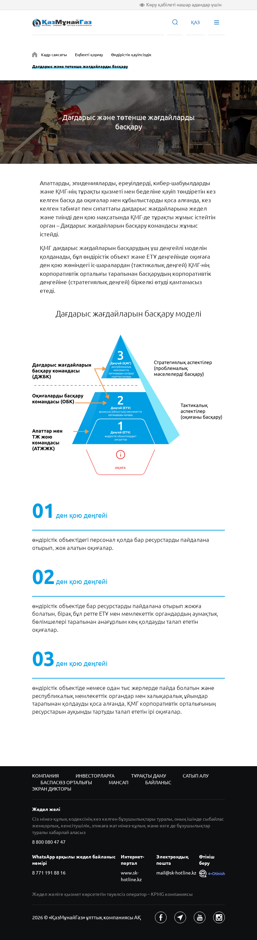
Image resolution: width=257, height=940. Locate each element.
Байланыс (158, 782)
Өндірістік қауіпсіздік (131, 54)
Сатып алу (195, 776)
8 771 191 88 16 (49, 872)
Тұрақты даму (148, 776)
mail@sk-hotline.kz (176, 872)
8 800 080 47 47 (49, 842)
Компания (45, 776)
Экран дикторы (51, 789)
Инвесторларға (95, 776)
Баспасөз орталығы (66, 782)
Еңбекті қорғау (89, 54)
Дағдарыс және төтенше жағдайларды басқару (80, 66)
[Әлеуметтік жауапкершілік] (34, 55)
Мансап (118, 782)
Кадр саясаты (54, 54)
